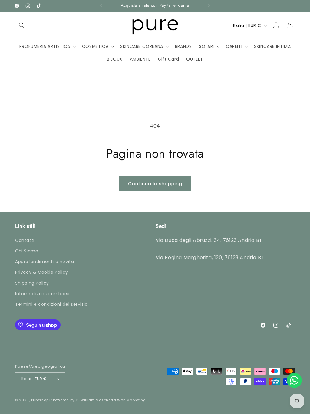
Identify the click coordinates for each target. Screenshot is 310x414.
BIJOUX (13, 216)
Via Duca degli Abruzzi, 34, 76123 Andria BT (209, 240)
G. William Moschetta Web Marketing (111, 400)
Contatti (25, 240)
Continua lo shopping (155, 183)
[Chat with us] (294, 380)
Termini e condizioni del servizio (51, 304)
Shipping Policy (32, 283)
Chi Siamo (26, 251)
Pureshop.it (41, 400)
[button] (21, 25)
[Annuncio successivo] (209, 6)
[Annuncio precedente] (101, 6)
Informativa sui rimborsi (42, 294)
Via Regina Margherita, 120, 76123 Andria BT (210, 257)
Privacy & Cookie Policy (41, 272)
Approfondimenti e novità (44, 262)
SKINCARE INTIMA (24, 201)
